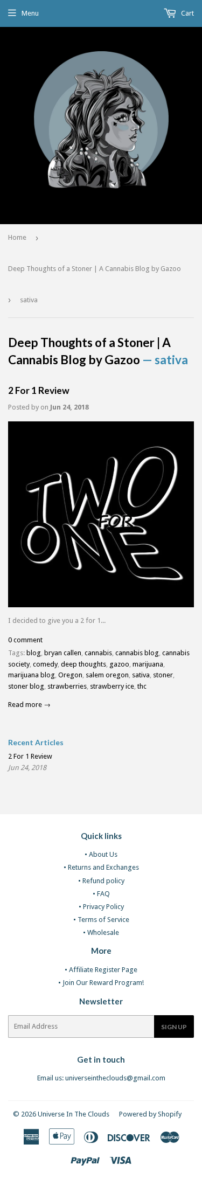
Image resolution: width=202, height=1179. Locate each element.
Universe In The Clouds (73, 1114)
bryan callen (62, 653)
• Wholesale (101, 932)
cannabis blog (137, 653)
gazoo (119, 664)
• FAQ (101, 894)
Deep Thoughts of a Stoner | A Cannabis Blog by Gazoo (94, 269)
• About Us (101, 854)
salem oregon (107, 675)
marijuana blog (31, 675)
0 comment (25, 640)
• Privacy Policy (101, 907)
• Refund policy (101, 881)
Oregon (70, 675)
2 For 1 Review (38, 390)
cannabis (98, 653)
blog (33, 653)
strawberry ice (112, 686)
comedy (45, 664)
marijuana (148, 664)
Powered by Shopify (150, 1114)
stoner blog (26, 686)
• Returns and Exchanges (101, 867)
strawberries (67, 686)
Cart (186, 13)
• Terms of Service (101, 920)
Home (17, 237)
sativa (141, 675)
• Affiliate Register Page (101, 970)
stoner (163, 675)
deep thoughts (83, 664)
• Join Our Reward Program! (101, 983)
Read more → (29, 705)
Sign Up (174, 1027)
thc (142, 686)
